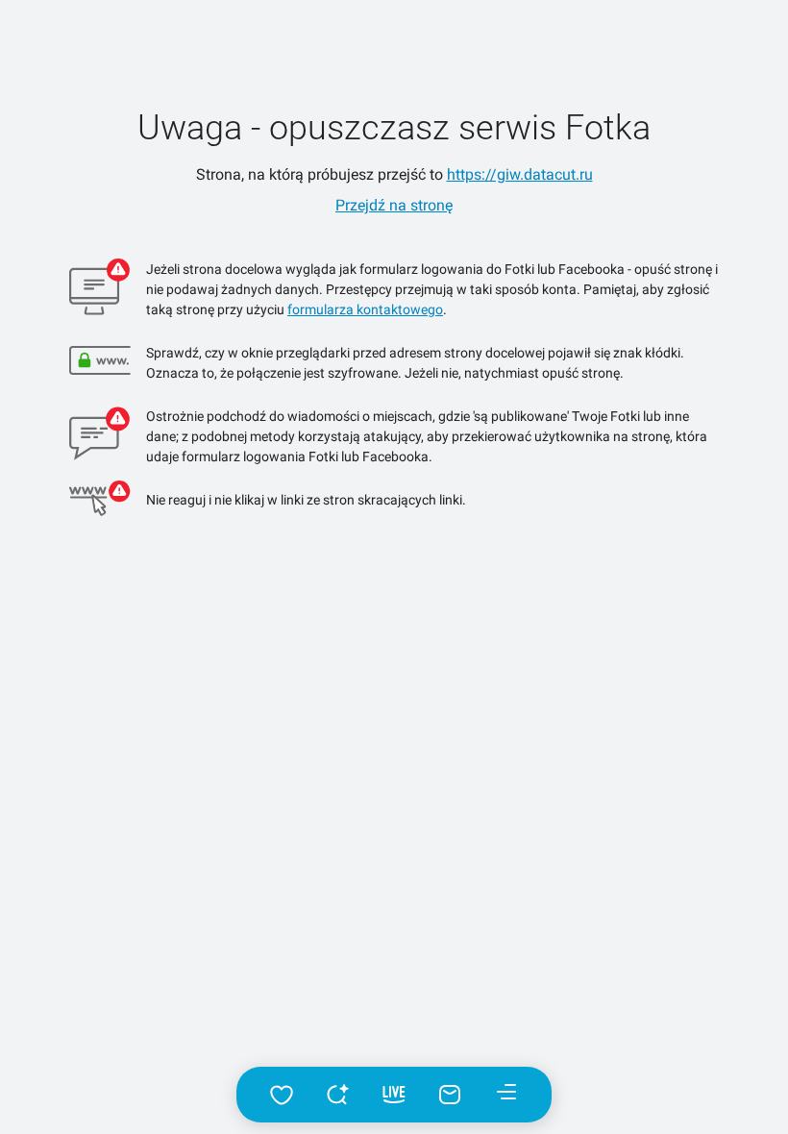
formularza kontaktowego (365, 309)
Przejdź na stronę (394, 205)
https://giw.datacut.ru (520, 174)
